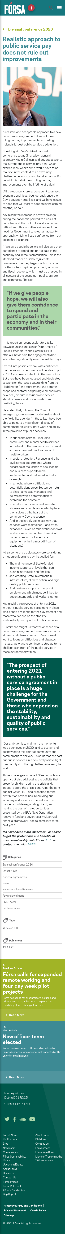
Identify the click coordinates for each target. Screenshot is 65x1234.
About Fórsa (10, 1169)
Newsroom (9, 1148)
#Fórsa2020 (10, 928)
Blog (5, 1143)
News (6, 883)
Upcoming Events (13, 1164)
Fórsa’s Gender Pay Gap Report (14, 1192)
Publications (10, 1139)
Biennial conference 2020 (18, 864)
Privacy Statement (15, 1210)
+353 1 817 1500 (18, 1104)
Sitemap (9, 1215)
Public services (11, 908)
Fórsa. (16, 1223)
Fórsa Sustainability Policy (14, 1158)
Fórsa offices (10, 1182)
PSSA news (9, 902)
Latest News (10, 871)
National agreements (15, 877)
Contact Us (9, 1177)
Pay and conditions (13, 895)
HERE (48, 840)
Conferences (10, 1152)
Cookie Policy (38, 1210)
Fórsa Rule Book (12, 1186)
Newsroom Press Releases (18, 889)
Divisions (8, 1173)
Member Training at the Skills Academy (48, 1158)
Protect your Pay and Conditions (23, 1205)
